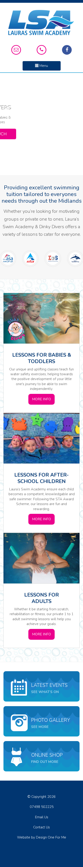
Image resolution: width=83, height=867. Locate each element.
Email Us (41, 817)
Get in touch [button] (41, 135)
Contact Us (41, 827)
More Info (41, 399)
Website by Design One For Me (41, 837)
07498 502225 (41, 806)
